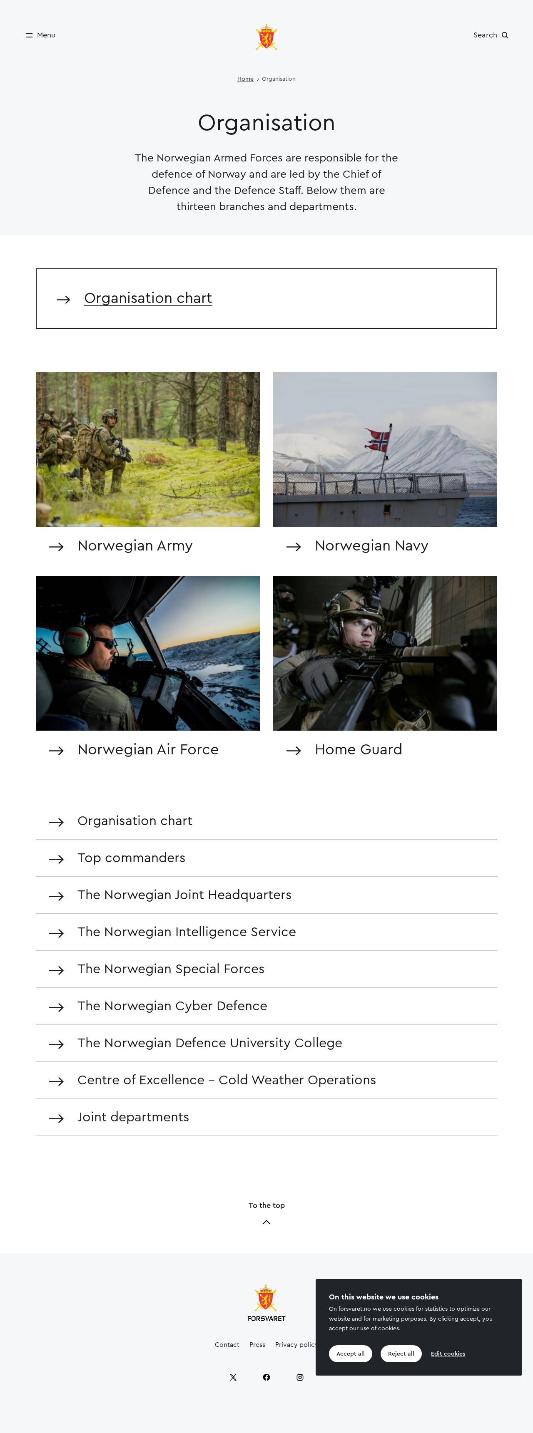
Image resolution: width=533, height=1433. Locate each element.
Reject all (401, 1354)
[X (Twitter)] (233, 1377)
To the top (267, 1205)
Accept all (350, 1354)
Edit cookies (448, 1354)
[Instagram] (300, 1377)
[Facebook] (266, 1377)
